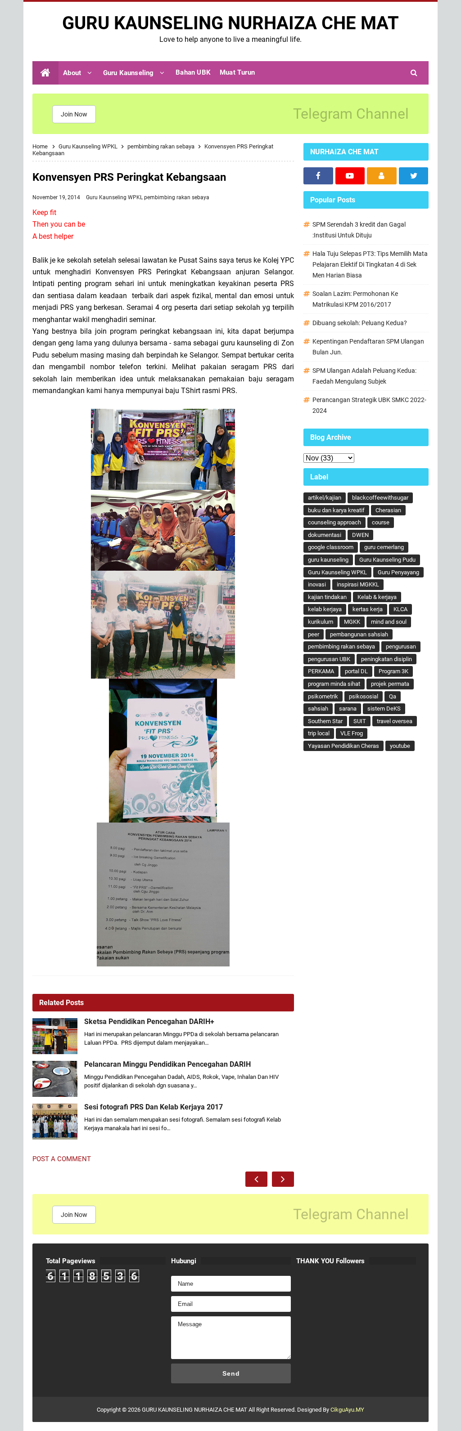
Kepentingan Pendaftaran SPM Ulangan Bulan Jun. (368, 347)
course (380, 522)
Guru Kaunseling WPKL (115, 197)
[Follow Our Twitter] (414, 175)
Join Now (74, 114)
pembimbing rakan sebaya (176, 197)
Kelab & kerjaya (377, 597)
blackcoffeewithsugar (380, 497)
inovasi (317, 584)
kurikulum (320, 621)
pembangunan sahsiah (359, 634)
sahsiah (318, 708)
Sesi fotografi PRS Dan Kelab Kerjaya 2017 (153, 1107)
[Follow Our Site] (382, 175)
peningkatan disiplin (386, 659)
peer (313, 634)
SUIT (359, 721)
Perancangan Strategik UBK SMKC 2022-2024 (369, 405)
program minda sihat (334, 683)
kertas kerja (368, 609)
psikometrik (323, 696)
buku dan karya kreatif (336, 510)
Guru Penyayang (398, 572)
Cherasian (388, 510)
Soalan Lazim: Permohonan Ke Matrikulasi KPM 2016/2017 (355, 299)
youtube (400, 745)
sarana (348, 708)
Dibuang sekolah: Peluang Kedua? (359, 322)
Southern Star (325, 721)
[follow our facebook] (318, 175)
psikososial (363, 696)
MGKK (352, 621)
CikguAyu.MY (347, 1409)
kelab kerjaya (325, 609)
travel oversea (394, 721)
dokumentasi (324, 535)
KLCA (400, 609)
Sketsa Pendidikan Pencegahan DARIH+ (149, 1021)
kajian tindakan (327, 597)
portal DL (356, 671)
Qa (392, 696)
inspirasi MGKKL (358, 584)
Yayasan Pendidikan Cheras (343, 745)
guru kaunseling (328, 559)
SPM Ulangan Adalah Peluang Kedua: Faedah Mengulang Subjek (364, 376)
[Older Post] (283, 1179)
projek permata (390, 683)
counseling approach (334, 522)
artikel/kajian (324, 497)
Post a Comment (61, 1159)
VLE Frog (351, 733)
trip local (319, 733)
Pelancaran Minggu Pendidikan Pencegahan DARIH (167, 1064)
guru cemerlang (384, 547)
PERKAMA (321, 671)
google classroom (330, 547)
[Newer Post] (256, 1179)
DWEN (360, 535)
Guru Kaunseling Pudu (387, 559)
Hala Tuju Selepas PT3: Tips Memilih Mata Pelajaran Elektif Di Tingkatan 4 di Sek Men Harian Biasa (370, 264)
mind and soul (389, 621)
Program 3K (393, 671)
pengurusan (401, 646)
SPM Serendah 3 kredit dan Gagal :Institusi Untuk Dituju (359, 230)
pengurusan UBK (329, 659)
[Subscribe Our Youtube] (350, 175)
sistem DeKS (384, 708)
